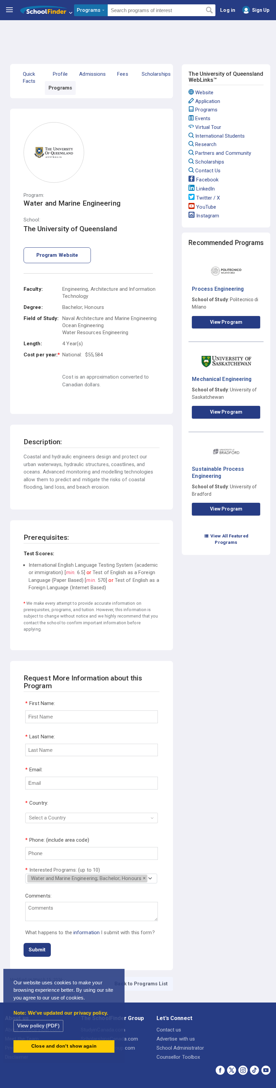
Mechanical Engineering (221, 379)
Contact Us (207, 171)
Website (204, 93)
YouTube (206, 207)
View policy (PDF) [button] (38, 1025)
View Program (226, 322)
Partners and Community (223, 153)
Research (205, 144)
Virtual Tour (208, 127)
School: (32, 219)
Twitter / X (208, 198)
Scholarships (209, 162)
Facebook (207, 180)
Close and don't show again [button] (64, 1046)
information (86, 932)
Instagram (207, 216)
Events (202, 118)
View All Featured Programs (226, 539)
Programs (206, 110)
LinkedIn (205, 189)
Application (207, 101)
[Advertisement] (138, 39)
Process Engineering (218, 289)
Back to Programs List (141, 984)
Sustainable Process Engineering (218, 472)
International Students (220, 136)
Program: (34, 195)
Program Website (57, 255)
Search (209, 10)
